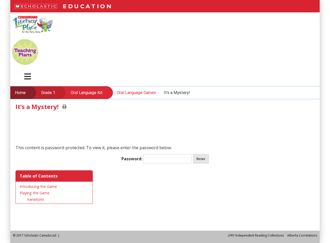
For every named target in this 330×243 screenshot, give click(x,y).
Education (87, 6)
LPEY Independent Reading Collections (256, 235)
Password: (132, 159)
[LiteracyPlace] (33, 35)
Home (20, 92)
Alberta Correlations (302, 235)
